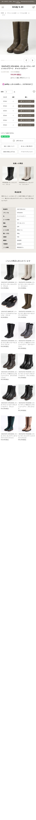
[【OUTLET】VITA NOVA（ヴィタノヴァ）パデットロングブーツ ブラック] (9, 272)
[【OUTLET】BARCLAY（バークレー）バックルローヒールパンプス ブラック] (9, 301)
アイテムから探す (23, 13)
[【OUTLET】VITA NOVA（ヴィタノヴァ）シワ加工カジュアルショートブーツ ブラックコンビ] (26, 392)
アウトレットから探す (12, 13)
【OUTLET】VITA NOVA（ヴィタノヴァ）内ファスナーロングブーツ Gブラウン (26, 313)
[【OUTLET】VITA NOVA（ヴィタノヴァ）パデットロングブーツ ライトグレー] (26, 272)
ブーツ (3, 15)
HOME (2, 13)
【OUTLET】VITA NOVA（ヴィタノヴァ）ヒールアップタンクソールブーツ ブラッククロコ (26, 373)
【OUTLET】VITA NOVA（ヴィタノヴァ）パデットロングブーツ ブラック (9, 284)
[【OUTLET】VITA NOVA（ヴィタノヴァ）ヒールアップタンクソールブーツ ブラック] (9, 392)
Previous (26, 60)
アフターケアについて (27, 151)
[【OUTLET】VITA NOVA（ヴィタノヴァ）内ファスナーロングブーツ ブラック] (9, 330)
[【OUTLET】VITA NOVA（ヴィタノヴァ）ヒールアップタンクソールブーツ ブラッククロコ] (26, 361)
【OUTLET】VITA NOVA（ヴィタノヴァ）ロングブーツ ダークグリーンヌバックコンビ (9, 435)
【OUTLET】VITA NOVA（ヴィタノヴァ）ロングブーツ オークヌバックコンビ (26, 435)
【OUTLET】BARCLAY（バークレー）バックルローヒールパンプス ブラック (9, 313)
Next (32, 60)
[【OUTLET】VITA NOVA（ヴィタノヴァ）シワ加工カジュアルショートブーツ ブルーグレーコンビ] (26, 330)
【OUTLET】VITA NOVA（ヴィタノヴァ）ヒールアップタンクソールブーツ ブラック (9, 404)
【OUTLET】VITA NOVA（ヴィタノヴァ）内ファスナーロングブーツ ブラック (9, 342)
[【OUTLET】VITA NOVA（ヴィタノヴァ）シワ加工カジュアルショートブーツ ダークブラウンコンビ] (9, 361)
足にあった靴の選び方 (27, 146)
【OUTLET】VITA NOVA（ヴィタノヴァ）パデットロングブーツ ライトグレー (26, 284)
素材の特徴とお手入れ (9, 151)
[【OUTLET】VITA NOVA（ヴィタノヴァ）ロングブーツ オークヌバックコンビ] (26, 423)
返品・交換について (9, 146)
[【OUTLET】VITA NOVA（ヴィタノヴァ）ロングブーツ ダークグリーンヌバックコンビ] (9, 423)
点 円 (33, 7)
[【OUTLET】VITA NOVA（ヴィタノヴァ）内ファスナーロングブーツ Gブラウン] (26, 301)
